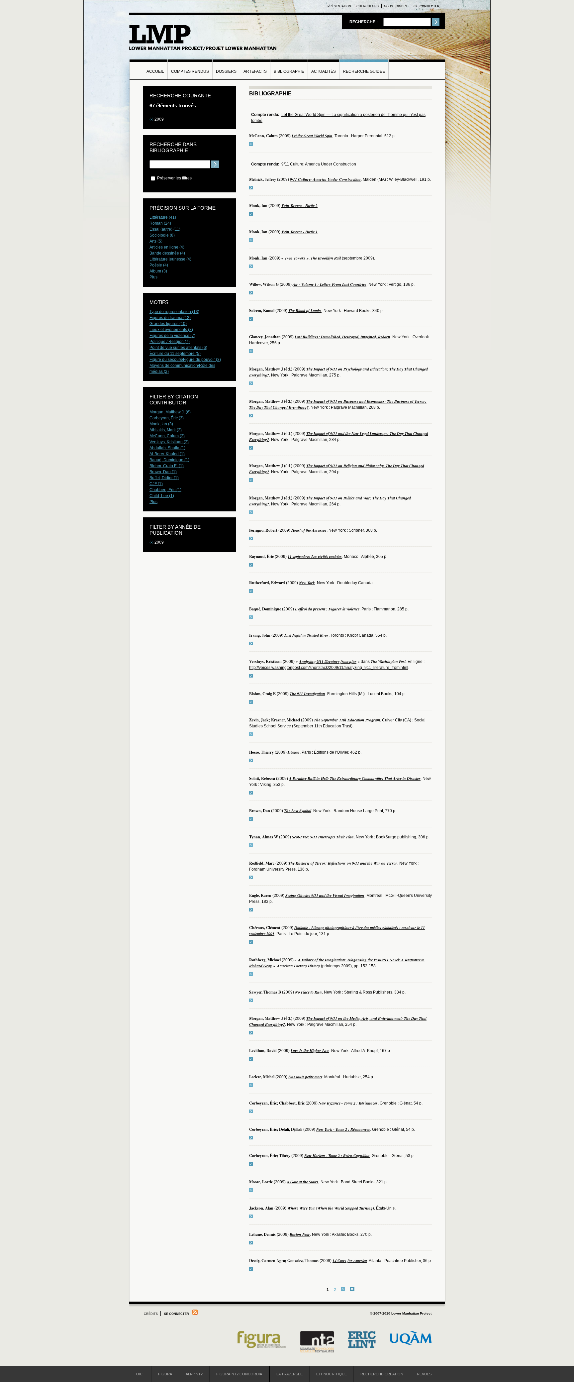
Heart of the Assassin (309, 530)
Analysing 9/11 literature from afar (327, 661)
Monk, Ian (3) (161, 424)
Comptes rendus (190, 71)
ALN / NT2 (194, 1374)
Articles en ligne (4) (166, 247)
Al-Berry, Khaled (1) (167, 454)
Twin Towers (295, 258)
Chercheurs (367, 6)
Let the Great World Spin (312, 136)
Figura (165, 1374)
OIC (139, 1374)
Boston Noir (300, 1234)
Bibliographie (289, 71)
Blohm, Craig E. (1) (166, 466)
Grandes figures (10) (168, 323)
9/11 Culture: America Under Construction (318, 164)
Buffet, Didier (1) (164, 478)
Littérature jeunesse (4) (170, 259)
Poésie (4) (158, 265)
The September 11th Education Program (347, 720)
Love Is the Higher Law (310, 1050)
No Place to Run (308, 992)
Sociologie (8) (162, 235)
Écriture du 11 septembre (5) (175, 353)
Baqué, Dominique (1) (169, 460)
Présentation (339, 6)
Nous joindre (396, 6)
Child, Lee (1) (161, 495)
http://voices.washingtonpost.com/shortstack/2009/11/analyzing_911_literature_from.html (328, 667)
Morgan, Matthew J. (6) (170, 412)
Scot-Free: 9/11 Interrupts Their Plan (323, 837)
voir (251, 144)
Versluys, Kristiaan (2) (169, 442)
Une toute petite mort (305, 1077)
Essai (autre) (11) (164, 229)
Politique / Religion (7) (169, 341)
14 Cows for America (350, 1260)
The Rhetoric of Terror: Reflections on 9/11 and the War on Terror (342, 863)
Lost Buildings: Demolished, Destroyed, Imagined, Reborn (342, 337)
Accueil (155, 71)
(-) (151, 119)
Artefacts (255, 71)
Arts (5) (155, 241)
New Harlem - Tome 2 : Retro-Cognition (337, 1155)
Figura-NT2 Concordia (239, 1374)
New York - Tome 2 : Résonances (343, 1129)
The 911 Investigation (307, 693)
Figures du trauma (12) (170, 317)
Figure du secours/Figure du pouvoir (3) (185, 359)
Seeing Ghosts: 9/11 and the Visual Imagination (324, 895)
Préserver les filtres (174, 178)
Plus (153, 277)
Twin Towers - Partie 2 (299, 205)
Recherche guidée (364, 71)
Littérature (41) (162, 217)
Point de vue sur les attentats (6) (178, 347)
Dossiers (226, 71)
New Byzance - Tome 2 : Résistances (348, 1103)
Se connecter (427, 6)
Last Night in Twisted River (306, 635)
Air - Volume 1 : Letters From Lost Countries (329, 284)
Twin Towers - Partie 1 (299, 232)
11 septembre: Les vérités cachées (315, 556)
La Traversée (289, 1374)
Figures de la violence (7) (172, 335)
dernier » (352, 1289)
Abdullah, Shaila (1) (167, 448)
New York (307, 582)
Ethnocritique (331, 1374)
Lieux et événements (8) (171, 329)
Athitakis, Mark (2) (165, 430)
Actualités (323, 71)
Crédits (151, 1314)
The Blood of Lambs (305, 310)
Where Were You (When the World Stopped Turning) (330, 1208)
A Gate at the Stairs (303, 1182)
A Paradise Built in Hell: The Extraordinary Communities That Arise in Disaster (355, 778)
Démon (294, 752)
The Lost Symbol (297, 810)
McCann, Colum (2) (167, 436)
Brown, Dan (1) (163, 472)
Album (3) (158, 271)
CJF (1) (156, 483)
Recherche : (364, 22)
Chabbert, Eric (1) (165, 489)
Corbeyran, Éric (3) (166, 418)
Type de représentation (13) (174, 311)
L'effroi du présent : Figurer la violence (327, 609)
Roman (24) (160, 223)
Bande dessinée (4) (167, 253)
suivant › (343, 1289)
